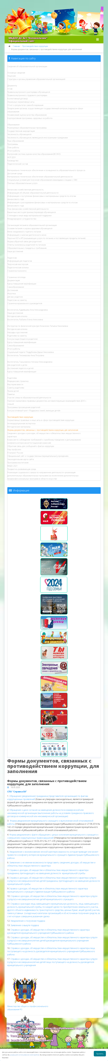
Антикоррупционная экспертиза (21, 423)
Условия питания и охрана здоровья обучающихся (29, 228)
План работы (13, 147)
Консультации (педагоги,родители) (22, 339)
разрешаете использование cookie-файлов (24, 1055)
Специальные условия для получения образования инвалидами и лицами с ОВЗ (42, 180)
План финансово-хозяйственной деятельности (28, 209)
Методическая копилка (17, 316)
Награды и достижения (17, 332)
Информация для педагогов (19, 261)
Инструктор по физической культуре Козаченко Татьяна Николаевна (37, 326)
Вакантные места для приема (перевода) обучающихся (31, 212)
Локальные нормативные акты (20, 102)
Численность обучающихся (19, 134)
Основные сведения (16, 72)
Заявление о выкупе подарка (24, 925)
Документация (13, 280)
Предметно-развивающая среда (21, 469)
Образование (13, 124)
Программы (12, 144)
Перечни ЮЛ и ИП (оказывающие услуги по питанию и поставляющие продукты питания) (46, 238)
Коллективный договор (17, 98)
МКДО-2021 (12, 466)
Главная (16, 46)
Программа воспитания (17, 462)
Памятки (11, 394)
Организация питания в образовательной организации (32, 225)
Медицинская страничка (17, 381)
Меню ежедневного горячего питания (24, 231)
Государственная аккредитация (21, 131)
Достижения (12, 290)
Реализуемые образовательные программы (27, 128)
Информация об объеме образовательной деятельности (32, 193)
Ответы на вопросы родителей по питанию (26, 245)
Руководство (12, 160)
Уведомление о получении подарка (28, 920)
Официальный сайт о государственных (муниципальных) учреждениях (37, 456)
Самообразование (15, 287)
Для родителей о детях (17, 365)
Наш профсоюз (14, 449)
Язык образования (15, 141)
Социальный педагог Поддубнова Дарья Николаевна (30, 352)
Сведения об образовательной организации (27, 66)
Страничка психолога (16, 271)
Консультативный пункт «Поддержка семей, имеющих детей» (33, 410)
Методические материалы (18, 426)
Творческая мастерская (17, 264)
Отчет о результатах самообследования (25, 105)
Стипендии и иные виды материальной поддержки (29, 215)
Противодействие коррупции (35, 46)
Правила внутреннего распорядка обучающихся (28, 92)
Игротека (11, 293)
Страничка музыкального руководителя (24, 303)
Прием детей (13, 391)
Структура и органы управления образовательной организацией (36, 79)
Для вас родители (15, 297)
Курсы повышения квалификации (21, 283)
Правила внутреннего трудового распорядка (27, 95)
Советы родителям (15, 387)
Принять (100, 1053)
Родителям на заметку (17, 335)
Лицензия (11, 76)
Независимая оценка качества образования (27, 115)
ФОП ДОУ (11, 157)
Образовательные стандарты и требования (26, 248)
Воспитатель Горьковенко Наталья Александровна (29, 362)
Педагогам (12, 258)
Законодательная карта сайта (20, 459)
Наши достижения (15, 251)
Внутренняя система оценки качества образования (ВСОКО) (33, 154)
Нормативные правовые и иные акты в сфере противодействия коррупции (40, 420)
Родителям (12, 378)
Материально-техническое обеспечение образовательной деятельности (40, 176)
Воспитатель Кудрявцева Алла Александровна (27, 310)
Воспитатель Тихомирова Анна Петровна (25, 355)
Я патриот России (15, 452)
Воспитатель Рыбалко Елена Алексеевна (25, 319)
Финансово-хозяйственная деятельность (25, 189)
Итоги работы (13, 150)
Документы (12, 85)
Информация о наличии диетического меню (26, 235)
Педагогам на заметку (17, 300)
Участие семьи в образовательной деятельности (29, 397)
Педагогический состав (17, 164)
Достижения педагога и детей (20, 368)
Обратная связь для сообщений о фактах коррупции (30, 446)
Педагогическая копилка (18, 267)
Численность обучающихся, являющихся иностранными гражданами (37, 137)
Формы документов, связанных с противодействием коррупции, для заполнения (42, 430)
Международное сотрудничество (21, 219)
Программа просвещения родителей (23, 407)
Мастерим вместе (15, 384)
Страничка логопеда (16, 277)
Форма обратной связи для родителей (24, 241)
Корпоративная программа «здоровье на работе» (30, 118)
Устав (9, 88)
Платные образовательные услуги (22, 183)
